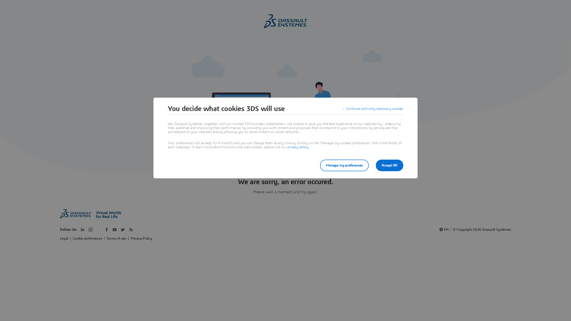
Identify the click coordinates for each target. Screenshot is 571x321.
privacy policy (297, 147)
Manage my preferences (344, 165)
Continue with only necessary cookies (374, 109)
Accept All (389, 165)
